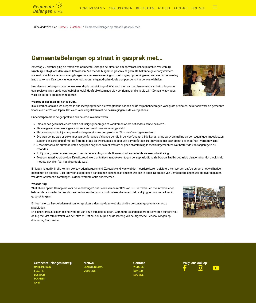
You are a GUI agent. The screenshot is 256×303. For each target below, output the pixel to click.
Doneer (138, 271)
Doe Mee (138, 274)
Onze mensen (91, 8)
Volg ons (90, 271)
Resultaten (145, 8)
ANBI (37, 282)
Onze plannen (121, 8)
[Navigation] (215, 8)
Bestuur (39, 274)
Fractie (39, 271)
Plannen (39, 278)
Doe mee (198, 8)
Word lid (138, 267)
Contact (181, 8)
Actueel (164, 8)
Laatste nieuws (93, 267)
